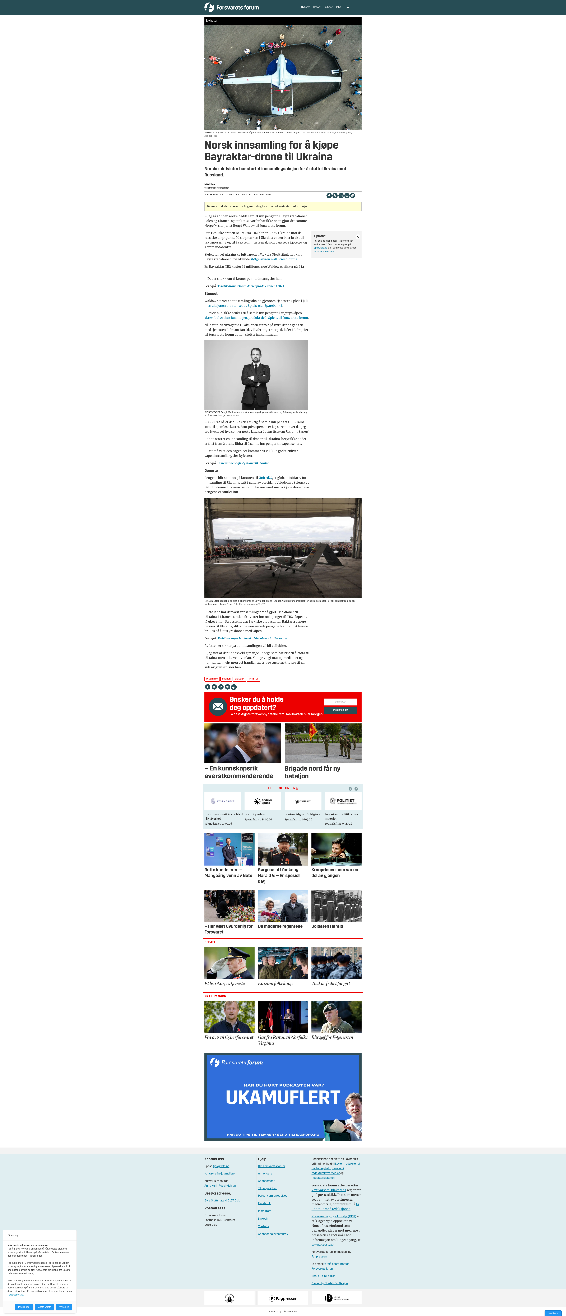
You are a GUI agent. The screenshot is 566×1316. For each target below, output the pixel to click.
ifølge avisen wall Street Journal (274, 259)
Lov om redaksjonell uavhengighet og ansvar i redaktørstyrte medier (336, 1168)
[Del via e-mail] (347, 195)
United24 (265, 478)
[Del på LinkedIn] (341, 195)
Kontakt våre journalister (220, 1173)
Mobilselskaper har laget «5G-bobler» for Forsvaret (252, 638)
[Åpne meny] (358, 7)
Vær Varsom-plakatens (329, 1190)
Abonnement (266, 1181)
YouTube (263, 1226)
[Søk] (348, 7)
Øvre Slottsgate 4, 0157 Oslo (222, 1200)
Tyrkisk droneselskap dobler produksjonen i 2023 (250, 286)
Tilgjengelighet (267, 1188)
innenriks (212, 679)
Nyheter (305, 7)
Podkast (328, 7)
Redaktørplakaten (323, 1178)
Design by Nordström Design (330, 1283)
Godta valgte (44, 1307)
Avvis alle (64, 1307)
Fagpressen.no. (16, 1294)
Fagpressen (319, 1256)
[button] (350, 789)
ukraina (239, 679)
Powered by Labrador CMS (283, 1311)
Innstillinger (553, 1313)
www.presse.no (323, 1244)
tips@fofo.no (320, 248)
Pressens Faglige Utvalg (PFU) (334, 1216)
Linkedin (263, 1218)
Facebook (264, 1203)
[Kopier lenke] (352, 195)
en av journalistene (324, 251)
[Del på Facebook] (329, 195)
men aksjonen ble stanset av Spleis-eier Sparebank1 (243, 305)
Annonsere (265, 1173)
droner (226, 679)
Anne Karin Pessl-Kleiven (220, 1185)
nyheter (253, 679)
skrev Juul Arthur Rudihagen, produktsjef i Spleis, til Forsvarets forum (256, 318)
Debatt (316, 7)
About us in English (323, 1276)
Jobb (338, 7)
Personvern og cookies (272, 1195)
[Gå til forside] (231, 7)
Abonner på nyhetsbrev (273, 1234)
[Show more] (358, 236)
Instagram (264, 1211)
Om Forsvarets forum (271, 1166)
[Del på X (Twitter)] (335, 195)
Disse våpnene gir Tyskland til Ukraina (243, 463)
